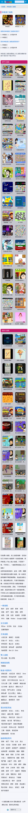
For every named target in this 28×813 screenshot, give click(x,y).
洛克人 (11, 640)
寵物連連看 (5, 734)
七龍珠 (20, 677)
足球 (2, 748)
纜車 (11, 784)
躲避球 (8, 748)
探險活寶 (4, 673)
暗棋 (12, 754)
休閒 (21, 609)
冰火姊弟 (4, 727)
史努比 (17, 644)
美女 (21, 741)
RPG (2, 618)
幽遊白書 (23, 683)
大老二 (3, 758)
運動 (16, 612)
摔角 (15, 761)
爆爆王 (11, 637)
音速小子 (4, 640)
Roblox (13, 618)
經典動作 (23, 748)
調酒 (16, 784)
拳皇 (22, 711)
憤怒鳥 (8, 730)
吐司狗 (9, 626)
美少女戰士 (12, 693)
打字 (12, 771)
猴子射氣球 (5, 790)
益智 (7, 609)
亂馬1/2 (11, 687)
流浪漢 (19, 781)
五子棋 (17, 754)
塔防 (18, 767)
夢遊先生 (12, 777)
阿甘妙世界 (12, 677)
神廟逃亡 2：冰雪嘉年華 (9, 34)
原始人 (11, 787)
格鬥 (7, 612)
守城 (12, 741)
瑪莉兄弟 (12, 717)
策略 (2, 612)
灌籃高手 (4, 696)
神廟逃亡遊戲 (11, 7)
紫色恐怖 (15, 730)
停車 (7, 767)
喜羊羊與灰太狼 (12, 680)
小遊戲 (3, 7)
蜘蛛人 (19, 693)
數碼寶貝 (12, 700)
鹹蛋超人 (4, 700)
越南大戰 (10, 714)
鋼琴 (19, 761)
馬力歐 (12, 734)
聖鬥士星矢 (11, 690)
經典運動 (12, 751)
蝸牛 (13, 781)
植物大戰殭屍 (17, 724)
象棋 (7, 754)
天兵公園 (4, 683)
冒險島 (3, 720)
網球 (19, 764)
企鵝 (7, 774)
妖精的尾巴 (5, 703)
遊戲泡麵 (6, 801)
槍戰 (2, 615)
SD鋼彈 (15, 683)
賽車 (16, 609)
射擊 (21, 612)
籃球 (19, 745)
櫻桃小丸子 (19, 687)
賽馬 (22, 758)
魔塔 (19, 774)
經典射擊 (4, 751)
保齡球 (17, 771)
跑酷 (18, 758)
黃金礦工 (23, 784)
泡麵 (7, 618)
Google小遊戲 (21, 618)
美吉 (14, 626)
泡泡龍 (17, 637)
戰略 (2, 754)
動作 (2, 609)
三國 (7, 615)
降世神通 (4, 647)
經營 (12, 609)
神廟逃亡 (5, 37)
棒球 (24, 745)
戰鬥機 (3, 761)
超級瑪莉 (4, 711)
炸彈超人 (4, 717)
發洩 (12, 612)
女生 (16, 741)
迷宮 (2, 774)
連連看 (17, 615)
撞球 (7, 771)
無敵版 (3, 666)
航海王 (19, 673)
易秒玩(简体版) (14, 805)
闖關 (22, 751)
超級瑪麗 (19, 647)
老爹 (22, 787)
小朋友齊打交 (5, 781)
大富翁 (8, 745)
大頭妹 (20, 626)
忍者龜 (19, 690)
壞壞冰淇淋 (5, 784)
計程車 (13, 767)
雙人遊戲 (4, 658)
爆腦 (18, 751)
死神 (18, 700)
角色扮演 (4, 764)
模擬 (22, 767)
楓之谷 (11, 644)
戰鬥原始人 (17, 720)
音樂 (15, 764)
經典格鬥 (15, 748)
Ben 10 (11, 650)
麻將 (22, 754)
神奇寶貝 (4, 644)
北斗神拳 (4, 687)
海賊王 (20, 696)
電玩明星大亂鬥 (6, 724)
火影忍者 (4, 637)
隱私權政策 (17, 801)
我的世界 (21, 727)
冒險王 (3, 714)
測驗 (24, 764)
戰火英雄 (4, 787)
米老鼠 (3, 690)
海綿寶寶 (4, 650)
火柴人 (17, 640)
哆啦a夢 (11, 647)
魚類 (12, 615)
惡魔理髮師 (5, 629)
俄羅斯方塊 (11, 758)
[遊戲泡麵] (8, 2)
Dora (16, 650)
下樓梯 (19, 777)
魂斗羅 (9, 720)
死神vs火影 (12, 696)
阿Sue (3, 626)
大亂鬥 (9, 761)
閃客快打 (4, 777)
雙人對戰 (12, 658)
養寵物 (23, 771)
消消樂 (23, 615)
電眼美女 (14, 774)
